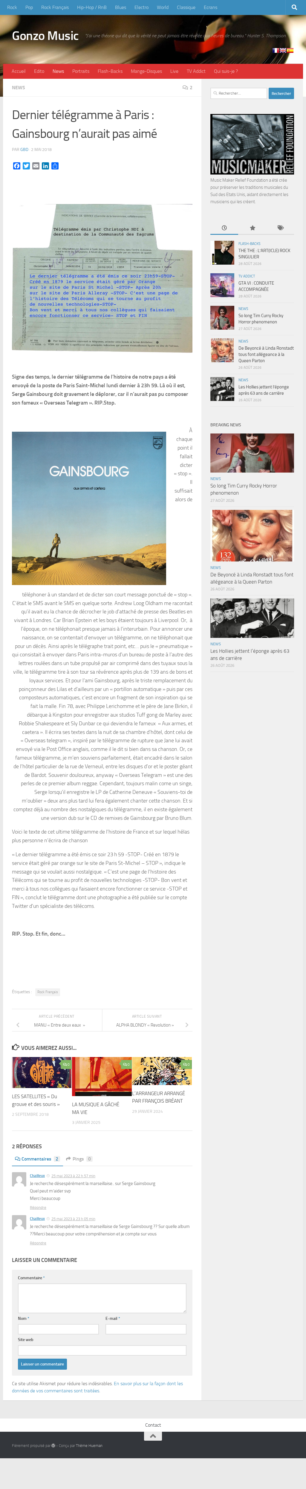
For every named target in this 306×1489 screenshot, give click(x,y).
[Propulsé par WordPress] (53, 1446)
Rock (12, 7)
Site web (25, 1339)
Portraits (80, 71)
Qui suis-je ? (226, 71)
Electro (141, 7)
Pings (82, 1159)
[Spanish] (290, 50)
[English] (283, 50)
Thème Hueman (89, 1445)
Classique (186, 7)
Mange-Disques (146, 71)
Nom (23, 1318)
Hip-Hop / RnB (92, 7)
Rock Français (55, 7)
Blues (120, 7)
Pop (29, 7)
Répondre (38, 1207)
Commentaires (40, 1159)
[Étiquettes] (280, 228)
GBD (24, 149)
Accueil (19, 71)
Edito (39, 71)
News (58, 71)
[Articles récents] (224, 228)
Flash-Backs (110, 71)
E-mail (112, 1318)
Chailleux (37, 1175)
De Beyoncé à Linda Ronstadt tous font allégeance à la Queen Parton (266, 354)
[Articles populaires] (252, 228)
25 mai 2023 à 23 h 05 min (73, 1219)
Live (174, 71)
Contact (153, 1425)
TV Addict (196, 71)
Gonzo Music (45, 35)
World (163, 7)
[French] (276, 50)
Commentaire (31, 1277)
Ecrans (210, 7)
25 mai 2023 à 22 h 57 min (73, 1176)
